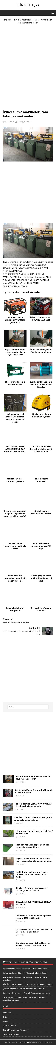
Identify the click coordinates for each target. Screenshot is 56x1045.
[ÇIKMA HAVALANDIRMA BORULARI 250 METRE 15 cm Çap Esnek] (8, 934)
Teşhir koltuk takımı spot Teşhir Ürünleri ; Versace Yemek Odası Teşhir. (31, 874)
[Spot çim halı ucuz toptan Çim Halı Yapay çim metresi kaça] (8, 850)
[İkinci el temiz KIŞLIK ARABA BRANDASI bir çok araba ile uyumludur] (8, 809)
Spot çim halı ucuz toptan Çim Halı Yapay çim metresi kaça (32, 845)
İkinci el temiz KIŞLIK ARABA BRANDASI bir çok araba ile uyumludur (33, 804)
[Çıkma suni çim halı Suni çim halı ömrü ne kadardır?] (8, 835)
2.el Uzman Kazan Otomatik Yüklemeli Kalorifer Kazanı (33, 791)
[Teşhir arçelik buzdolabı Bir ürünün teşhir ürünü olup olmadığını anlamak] (8, 863)
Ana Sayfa (7, 1012)
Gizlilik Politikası (9, 1026)
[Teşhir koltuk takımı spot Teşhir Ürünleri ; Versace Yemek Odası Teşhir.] (8, 877)
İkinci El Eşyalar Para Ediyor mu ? (16, 1030)
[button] (52, 13)
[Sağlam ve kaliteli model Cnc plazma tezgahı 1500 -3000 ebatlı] (8, 921)
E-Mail (5, 1021)
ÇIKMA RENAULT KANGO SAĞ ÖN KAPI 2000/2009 (34, 903)
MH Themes (24, 1042)
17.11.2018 (9, 122)
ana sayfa (8, 19)
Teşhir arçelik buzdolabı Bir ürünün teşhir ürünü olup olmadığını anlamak (34, 859)
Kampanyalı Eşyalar (11, 1034)
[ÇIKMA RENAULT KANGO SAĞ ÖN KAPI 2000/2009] (8, 907)
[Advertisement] (28, 68)
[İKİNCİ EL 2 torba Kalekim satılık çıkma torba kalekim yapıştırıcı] (7, 822)
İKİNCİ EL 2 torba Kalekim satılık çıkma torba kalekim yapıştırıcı (33, 818)
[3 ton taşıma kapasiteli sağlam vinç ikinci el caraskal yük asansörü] (8, 948)
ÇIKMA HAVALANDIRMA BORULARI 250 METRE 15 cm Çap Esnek (34, 930)
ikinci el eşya (40, 962)
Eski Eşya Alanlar (24, 122)
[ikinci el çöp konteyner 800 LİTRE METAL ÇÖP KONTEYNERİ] (8, 893)
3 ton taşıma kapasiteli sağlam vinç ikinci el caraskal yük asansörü (33, 944)
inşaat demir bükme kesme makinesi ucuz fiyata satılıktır (34, 777)
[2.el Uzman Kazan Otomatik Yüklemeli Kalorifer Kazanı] (8, 795)
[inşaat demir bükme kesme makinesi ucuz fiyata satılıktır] (8, 781)
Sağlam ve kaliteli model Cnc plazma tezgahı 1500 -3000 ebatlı (33, 916)
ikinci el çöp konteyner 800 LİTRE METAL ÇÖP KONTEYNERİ (32, 889)
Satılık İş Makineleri (22, 19)
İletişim (5, 1017)
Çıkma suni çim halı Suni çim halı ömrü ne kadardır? (34, 832)
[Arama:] (28, 706)
